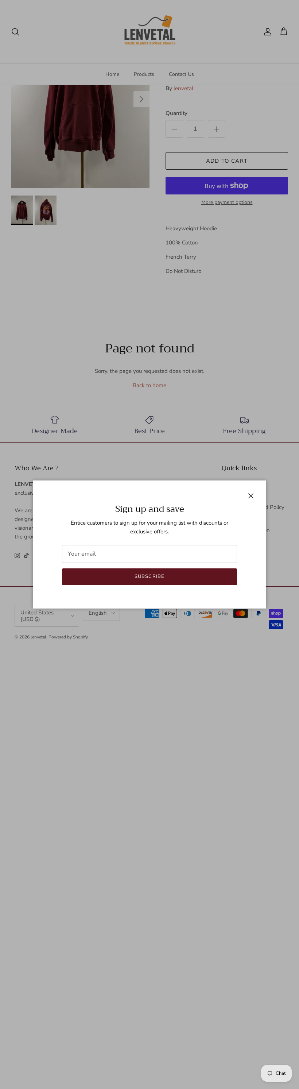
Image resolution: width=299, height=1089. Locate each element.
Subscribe (149, 576)
